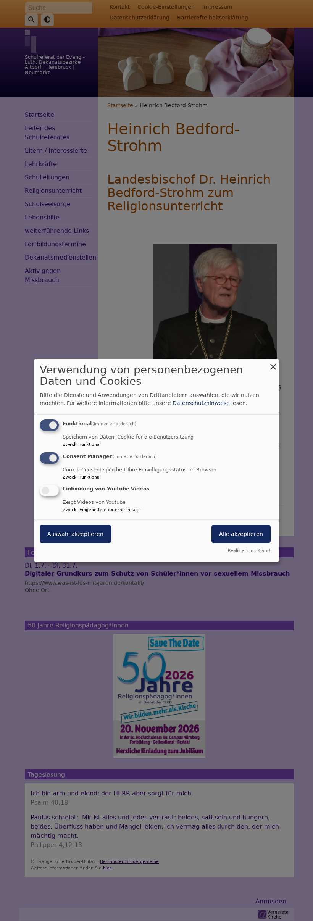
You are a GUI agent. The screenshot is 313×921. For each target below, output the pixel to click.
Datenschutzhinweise (201, 403)
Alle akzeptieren (241, 534)
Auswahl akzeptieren (75, 534)
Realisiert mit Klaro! (249, 550)
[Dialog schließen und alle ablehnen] (273, 363)
